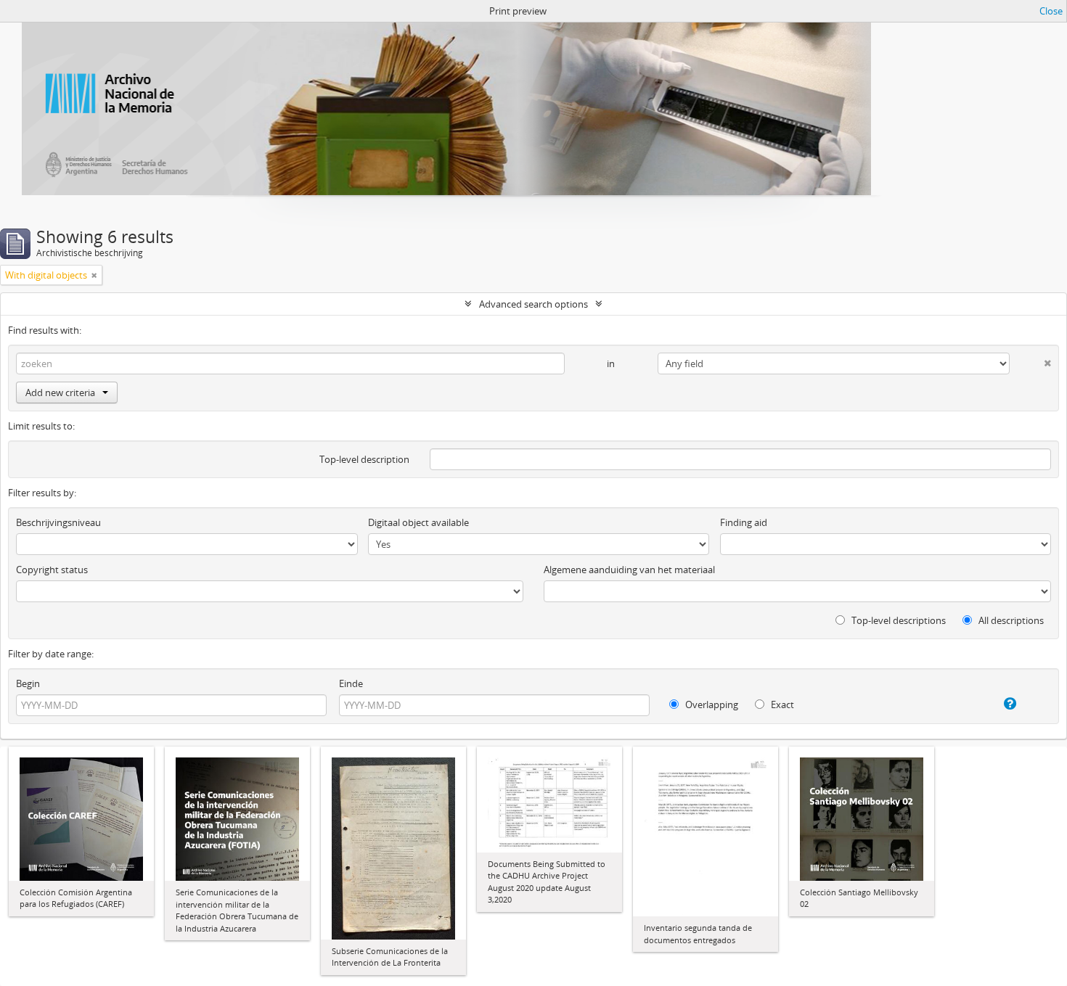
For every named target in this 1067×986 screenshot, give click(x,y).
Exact (781, 704)
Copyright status (52, 569)
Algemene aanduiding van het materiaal (629, 569)
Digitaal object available (418, 522)
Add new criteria (60, 392)
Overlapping (710, 704)
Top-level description (364, 459)
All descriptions (1010, 620)
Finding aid (743, 522)
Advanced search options (533, 304)
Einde (351, 683)
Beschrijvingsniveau (58, 522)
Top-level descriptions (897, 620)
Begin (28, 683)
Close (1051, 10)
